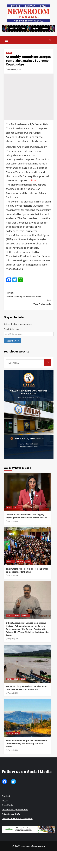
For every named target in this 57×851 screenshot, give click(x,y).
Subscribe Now (12, 340)
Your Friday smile (42, 302)
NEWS (9, 53)
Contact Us (7, 796)
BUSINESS (10, 562)
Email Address (11, 329)
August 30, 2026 (13, 521)
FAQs (5, 800)
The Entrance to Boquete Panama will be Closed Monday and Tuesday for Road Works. (26, 743)
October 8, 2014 (14, 69)
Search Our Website (16, 351)
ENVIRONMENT (12, 679)
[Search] (50, 39)
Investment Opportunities (15, 809)
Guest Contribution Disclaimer (17, 818)
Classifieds (7, 804)
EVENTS (20, 562)
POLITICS (17, 507)
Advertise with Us (11, 813)
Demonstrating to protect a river (23, 294)
